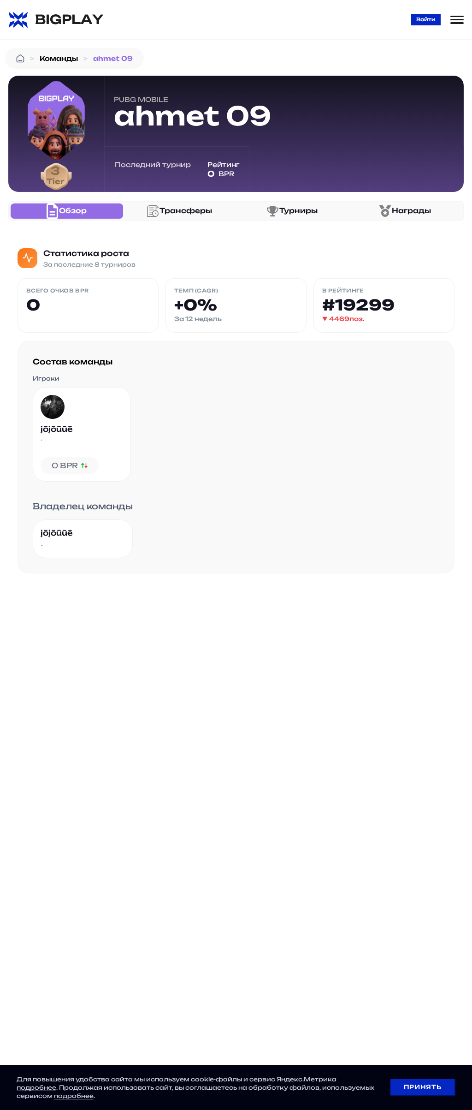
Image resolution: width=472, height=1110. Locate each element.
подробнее (36, 1087)
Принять (422, 1087)
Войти (426, 19)
